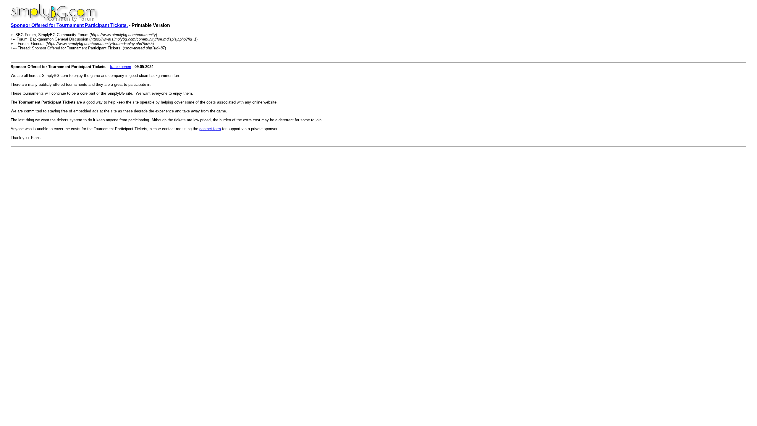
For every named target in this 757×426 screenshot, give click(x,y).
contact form (210, 129)
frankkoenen (120, 66)
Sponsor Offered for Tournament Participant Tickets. (69, 25)
